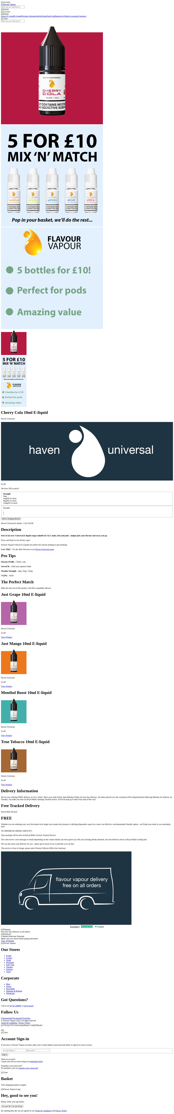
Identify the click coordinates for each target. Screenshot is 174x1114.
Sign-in (4, 1055)
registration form (36, 1061)
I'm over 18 (6, 1106)
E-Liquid (17, 16)
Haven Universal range (44, 549)
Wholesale (10, 993)
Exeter (8, 956)
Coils (52, 16)
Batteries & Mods (62, 16)
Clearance (82, 16)
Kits (40, 16)
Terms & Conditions (9, 1023)
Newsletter (10, 989)
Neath (8, 960)
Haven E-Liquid (7, 16)
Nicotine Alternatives (29, 16)
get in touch (29, 1006)
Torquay (9, 969)
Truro (8, 972)
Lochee (9, 958)
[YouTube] (25, 1018)
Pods (48, 16)
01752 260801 (15, 1006)
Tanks (44, 16)
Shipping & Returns (14, 991)
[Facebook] (16, 1018)
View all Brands (7, 941)
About (8, 986)
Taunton (9, 967)
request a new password (28, 1068)
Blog (8, 984)
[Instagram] (6, 1018)
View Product (6, 637)
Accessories (73, 16)
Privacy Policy (24, 1023)
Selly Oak (10, 965)
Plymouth (10, 962)
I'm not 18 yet (17, 1106)
